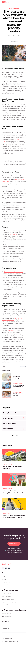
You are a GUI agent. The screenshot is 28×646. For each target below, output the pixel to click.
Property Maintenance (18, 375)
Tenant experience (6, 616)
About (3, 576)
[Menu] (25, 2)
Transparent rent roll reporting (9, 599)
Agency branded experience (9, 602)
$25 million (10, 330)
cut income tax (13, 234)
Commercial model (6, 604)
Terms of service (6, 582)
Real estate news (6, 628)
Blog (3, 625)
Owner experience (6, 613)
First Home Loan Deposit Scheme (13, 272)
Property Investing (14, 8)
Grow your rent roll (6, 596)
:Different (6, 2)
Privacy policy (5, 584)
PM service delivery (6, 593)
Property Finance (17, 383)
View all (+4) (14, 435)
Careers (4, 579)
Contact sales (13, 543)
